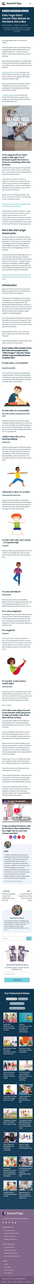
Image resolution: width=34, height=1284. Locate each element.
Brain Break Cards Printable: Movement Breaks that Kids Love (9, 1051)
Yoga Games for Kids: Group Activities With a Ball (25, 1099)
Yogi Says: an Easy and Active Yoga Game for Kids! (9, 1098)
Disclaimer (21, 1281)
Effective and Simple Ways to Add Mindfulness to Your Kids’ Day (8, 895)
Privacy (10, 1281)
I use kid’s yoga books (9, 95)
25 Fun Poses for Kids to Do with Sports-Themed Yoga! (9, 1075)
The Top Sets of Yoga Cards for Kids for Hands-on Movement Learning (25, 1076)
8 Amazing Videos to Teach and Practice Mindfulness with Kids (25, 1172)
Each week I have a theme (10, 72)
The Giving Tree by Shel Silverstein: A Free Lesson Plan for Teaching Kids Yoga (25, 1124)
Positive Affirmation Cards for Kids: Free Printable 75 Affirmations (25, 1028)
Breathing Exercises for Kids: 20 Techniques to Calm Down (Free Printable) (9, 1172)
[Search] (28, 938)
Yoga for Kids (6, 11)
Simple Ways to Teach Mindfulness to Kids (10, 1194)
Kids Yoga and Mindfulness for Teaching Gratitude (8, 1147)
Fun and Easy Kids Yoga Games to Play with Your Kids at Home (25, 895)
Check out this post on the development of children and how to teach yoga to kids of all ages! (16, 277)
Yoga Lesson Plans (15, 11)
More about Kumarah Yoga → (13, 881)
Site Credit (27, 1281)
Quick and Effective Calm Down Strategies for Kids (9, 1027)
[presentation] (10, 1017)
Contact (4, 1281)
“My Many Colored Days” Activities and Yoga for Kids (9, 1122)
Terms (14, 1281)
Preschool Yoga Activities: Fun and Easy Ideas (25, 1050)
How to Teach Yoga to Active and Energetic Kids (25, 1146)
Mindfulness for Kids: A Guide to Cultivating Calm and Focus (25, 1195)
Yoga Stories (25, 11)
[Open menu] (30, 3)
